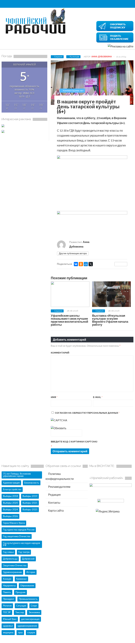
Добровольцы (10, 558)
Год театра (24, 552)
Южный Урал (10, 619)
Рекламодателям (59, 486)
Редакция (54, 494)
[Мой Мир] (86, 264)
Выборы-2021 (29, 502)
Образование (27, 585)
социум (31, 632)
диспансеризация (30, 619)
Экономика (34, 612)
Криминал (21, 578)
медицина (8, 632)
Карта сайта (56, 510)
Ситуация (21, 605)
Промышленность (28, 598)
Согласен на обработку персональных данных (87, 413)
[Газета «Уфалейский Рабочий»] (37, 34)
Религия (7, 605)
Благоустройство (12, 489)
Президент (8, 598)
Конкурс (7, 578)
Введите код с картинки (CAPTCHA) (74, 441)
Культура (74, 56)
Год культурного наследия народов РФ (21, 544)
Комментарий (60, 352)
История (30, 572)
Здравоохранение (12, 572)
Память (7, 592)
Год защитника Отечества (16, 536)
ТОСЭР (7, 612)
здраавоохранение (27, 625)
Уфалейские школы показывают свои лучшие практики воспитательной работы (69, 320)
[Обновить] (58, 428)
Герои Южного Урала (14, 522)
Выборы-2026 (10, 516)
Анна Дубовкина (101, 56)
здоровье (8, 625)
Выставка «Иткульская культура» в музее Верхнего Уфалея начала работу (110, 320)
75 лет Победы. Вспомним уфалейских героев (17, 474)
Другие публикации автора (73, 253)
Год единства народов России (18, 529)
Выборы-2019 (29, 496)
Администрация (11, 482)
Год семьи (8, 552)
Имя (54, 397)
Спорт (34, 605)
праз (20, 632)
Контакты (54, 502)
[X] (91, 264)
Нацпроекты (9, 585)
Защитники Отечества (14, 565)
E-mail (97, 397)
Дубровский (28, 558)
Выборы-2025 (29, 509)
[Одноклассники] (81, 264)
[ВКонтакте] (76, 264)
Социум (58, 56)
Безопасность (31, 482)
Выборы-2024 (10, 509)
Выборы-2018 (10, 496)
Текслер (19, 612)
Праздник (20, 592)
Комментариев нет (73, 90)
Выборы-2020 (10, 502)
